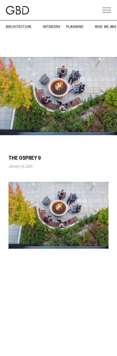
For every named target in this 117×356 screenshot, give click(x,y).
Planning (74, 26)
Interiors (51, 26)
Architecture (19, 26)
